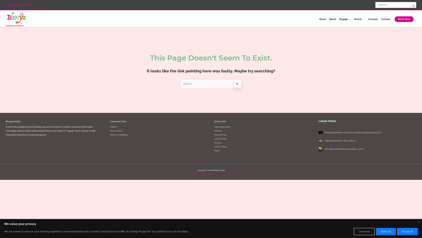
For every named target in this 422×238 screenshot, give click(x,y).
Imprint (113, 127)
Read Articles (220, 135)
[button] (404, 19)
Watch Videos (220, 147)
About (217, 151)
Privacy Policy (116, 131)
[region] (211, 228)
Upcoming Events (222, 127)
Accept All (407, 231)
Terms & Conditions (119, 135)
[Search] (413, 6)
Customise (364, 231)
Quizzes (218, 143)
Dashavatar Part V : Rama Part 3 (340, 140)
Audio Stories (220, 139)
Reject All (386, 231)
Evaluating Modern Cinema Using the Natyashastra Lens (353, 132)
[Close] (419, 222)
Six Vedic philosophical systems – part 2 (344, 149)
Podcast (218, 131)
